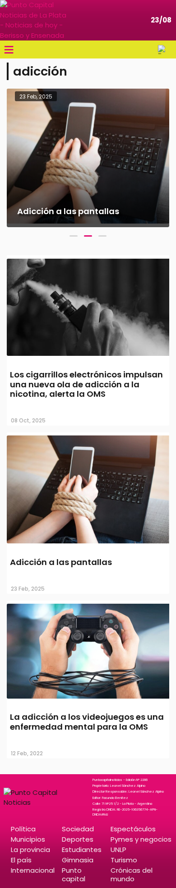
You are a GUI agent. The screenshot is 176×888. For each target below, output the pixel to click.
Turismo (124, 860)
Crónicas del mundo (132, 875)
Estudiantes (82, 849)
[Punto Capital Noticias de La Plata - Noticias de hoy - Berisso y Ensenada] (34, 20)
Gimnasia (77, 860)
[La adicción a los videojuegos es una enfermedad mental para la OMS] (88, 699)
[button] (73, 236)
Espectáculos (133, 829)
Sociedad (78, 829)
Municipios (28, 839)
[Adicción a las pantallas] (88, 544)
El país (21, 860)
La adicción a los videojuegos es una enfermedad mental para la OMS (87, 721)
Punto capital (73, 875)
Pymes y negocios (141, 839)
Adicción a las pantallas (61, 562)
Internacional (33, 870)
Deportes (77, 839)
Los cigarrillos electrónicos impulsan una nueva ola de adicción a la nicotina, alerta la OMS (86, 384)
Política (23, 829)
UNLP (118, 849)
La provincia (30, 849)
